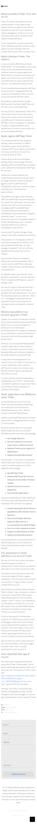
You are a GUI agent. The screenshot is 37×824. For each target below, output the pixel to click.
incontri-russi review (10, 712)
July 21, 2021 (9, 710)
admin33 (6, 705)
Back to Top (17, 815)
